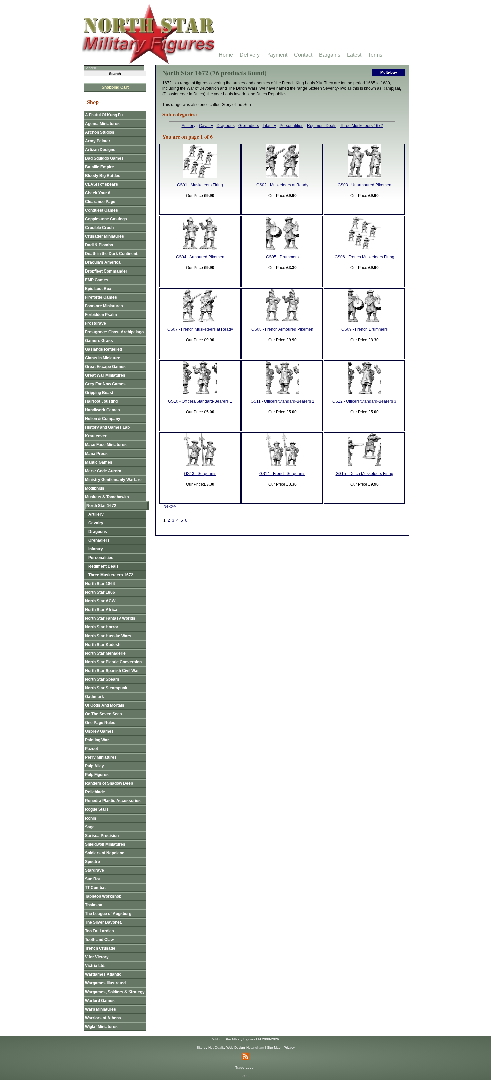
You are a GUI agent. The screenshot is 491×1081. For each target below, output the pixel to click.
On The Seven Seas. (104, 714)
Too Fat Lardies (99, 931)
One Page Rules (100, 722)
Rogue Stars (97, 809)
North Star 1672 (101, 505)
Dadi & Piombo (99, 245)
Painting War (97, 740)
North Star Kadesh (102, 644)
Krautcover (96, 436)
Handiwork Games (102, 410)
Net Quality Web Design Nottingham (236, 1047)
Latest (354, 55)
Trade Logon (245, 1067)
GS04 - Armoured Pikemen (200, 257)
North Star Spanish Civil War (112, 670)
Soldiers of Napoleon (104, 853)
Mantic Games (98, 462)
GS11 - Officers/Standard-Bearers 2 (282, 401)
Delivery (250, 55)
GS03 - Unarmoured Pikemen (364, 185)
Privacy (289, 1047)
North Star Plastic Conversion (113, 662)
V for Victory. (97, 957)
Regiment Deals (321, 125)
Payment (276, 55)
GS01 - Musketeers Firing (200, 185)
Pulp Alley (94, 766)
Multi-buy (388, 72)
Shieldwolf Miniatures (105, 844)
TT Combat (95, 887)
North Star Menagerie (105, 653)
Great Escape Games (105, 366)
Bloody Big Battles (102, 175)
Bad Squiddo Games (104, 158)
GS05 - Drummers (282, 257)
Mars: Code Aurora (103, 471)
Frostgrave (95, 323)
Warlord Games (100, 1000)
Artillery (188, 125)
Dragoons (226, 125)
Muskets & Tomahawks (107, 497)
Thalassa (93, 905)
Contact (303, 55)
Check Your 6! (98, 193)
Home (226, 55)
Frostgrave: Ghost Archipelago (114, 332)
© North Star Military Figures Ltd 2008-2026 (245, 1039)
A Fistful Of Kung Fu (104, 115)
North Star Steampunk (106, 688)
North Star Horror (101, 627)
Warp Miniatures (100, 1009)
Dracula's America (103, 262)
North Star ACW (100, 601)
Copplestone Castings (106, 219)
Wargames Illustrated (105, 983)
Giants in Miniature (102, 358)
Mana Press (96, 453)
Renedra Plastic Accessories (113, 800)
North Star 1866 (100, 592)
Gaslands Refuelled (103, 349)
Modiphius (94, 488)
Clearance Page (100, 201)
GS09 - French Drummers (364, 329)
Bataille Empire (99, 167)
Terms (375, 55)
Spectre (92, 861)
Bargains (329, 55)
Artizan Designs (100, 149)
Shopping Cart (115, 87)
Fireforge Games (101, 297)
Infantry (269, 125)
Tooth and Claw (99, 939)
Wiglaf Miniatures (101, 1026)
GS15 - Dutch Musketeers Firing (364, 473)
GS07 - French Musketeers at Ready (200, 329)
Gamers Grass (99, 340)
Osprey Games (99, 731)
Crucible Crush (99, 227)
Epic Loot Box (98, 288)
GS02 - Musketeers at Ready (282, 185)
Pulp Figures (97, 774)
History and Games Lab (107, 427)
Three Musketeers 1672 (361, 125)
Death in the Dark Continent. (111, 253)
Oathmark (94, 696)
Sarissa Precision (102, 835)
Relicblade (95, 792)
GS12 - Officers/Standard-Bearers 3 (364, 401)
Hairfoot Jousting (101, 401)
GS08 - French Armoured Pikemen (282, 329)
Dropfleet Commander (106, 271)
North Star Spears (102, 679)
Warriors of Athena (103, 1018)
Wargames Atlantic (103, 974)
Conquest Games (101, 210)
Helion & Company (102, 418)
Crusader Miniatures (104, 236)
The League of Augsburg (108, 913)
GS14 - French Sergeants (282, 473)
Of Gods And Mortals (104, 705)
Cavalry (206, 125)
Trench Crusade (100, 948)
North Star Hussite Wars (108, 636)
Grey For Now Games (105, 384)
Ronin (90, 818)
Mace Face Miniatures (106, 444)
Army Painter (97, 141)
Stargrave (94, 870)
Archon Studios (99, 132)
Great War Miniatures (105, 375)
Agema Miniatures (102, 123)
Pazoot (91, 748)
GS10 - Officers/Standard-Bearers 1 (200, 401)
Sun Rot (92, 879)
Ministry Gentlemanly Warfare (113, 479)
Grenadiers (248, 125)
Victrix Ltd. (95, 965)
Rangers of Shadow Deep (109, 783)
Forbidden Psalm (101, 314)
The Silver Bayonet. (103, 922)
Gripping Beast (99, 392)
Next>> (169, 506)
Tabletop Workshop (103, 896)
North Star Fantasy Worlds (110, 618)
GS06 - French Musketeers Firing (364, 257)
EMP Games (96, 280)
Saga (90, 827)
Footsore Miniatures (104, 306)
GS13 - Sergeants (200, 473)
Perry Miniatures (101, 757)
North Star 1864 (100, 583)
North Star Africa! (102, 609)
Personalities (291, 125)
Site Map (274, 1047)
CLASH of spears (101, 184)
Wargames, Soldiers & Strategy (115, 991)
